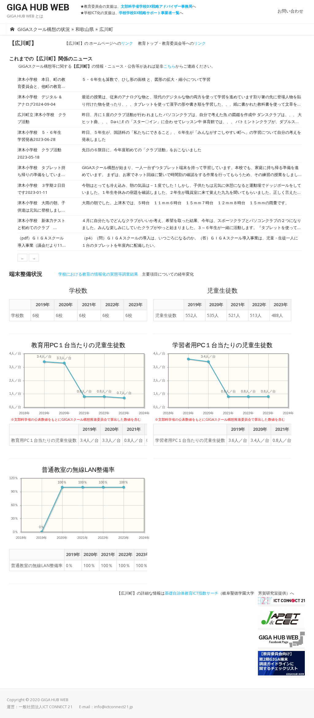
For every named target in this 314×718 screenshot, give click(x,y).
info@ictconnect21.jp (113, 706)
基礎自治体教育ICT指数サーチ (191, 593)
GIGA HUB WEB (38, 7)
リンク (127, 43)
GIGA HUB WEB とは (25, 16)
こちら (169, 66)
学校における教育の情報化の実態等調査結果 (98, 274)
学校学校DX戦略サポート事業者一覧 (149, 12)
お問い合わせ (290, 11)
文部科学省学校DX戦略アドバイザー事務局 (156, 6)
